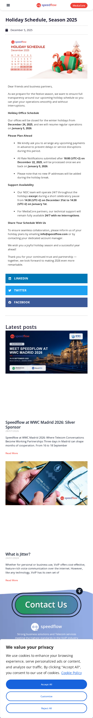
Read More (11, 453)
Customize (46, 696)
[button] (8, 5)
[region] (46, 678)
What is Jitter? (17, 554)
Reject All (46, 708)
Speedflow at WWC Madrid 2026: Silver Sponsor (40, 424)
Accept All (46, 684)
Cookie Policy (71, 672)
